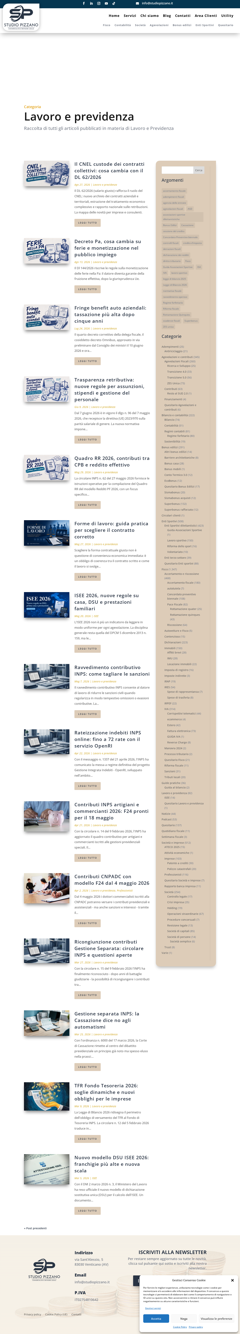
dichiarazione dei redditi (176, 255)
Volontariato (175, 552)
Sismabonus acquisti (177, 498)
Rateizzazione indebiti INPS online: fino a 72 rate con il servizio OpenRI (107, 739)
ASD (190, 208)
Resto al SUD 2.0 (177, 393)
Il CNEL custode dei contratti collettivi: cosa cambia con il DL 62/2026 (109, 170)
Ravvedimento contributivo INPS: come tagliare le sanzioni (112, 670)
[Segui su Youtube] (106, 3)
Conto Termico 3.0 (175, 475)
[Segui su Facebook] (84, 3)
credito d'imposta (192, 243)
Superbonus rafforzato (178, 509)
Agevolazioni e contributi (177, 357)
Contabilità (123, 25)
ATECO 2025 (172, 847)
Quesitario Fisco (174, 760)
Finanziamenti (173, 399)
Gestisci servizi (153, 1308)
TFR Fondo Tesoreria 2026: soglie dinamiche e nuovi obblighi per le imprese (106, 1092)
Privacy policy (196, 1327)
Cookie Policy (180, 1327)
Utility (227, 16)
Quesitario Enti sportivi (178, 563)
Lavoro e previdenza (105, 184)
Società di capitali (178, 931)
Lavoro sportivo (176, 540)
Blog (167, 16)
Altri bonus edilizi (175, 452)
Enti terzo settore (175, 557)
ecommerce (174, 719)
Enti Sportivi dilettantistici (180, 525)
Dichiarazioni (172, 642)
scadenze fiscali (171, 320)
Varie (165, 953)
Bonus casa (171, 463)
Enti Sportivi (205, 25)
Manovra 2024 (173, 748)
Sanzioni (169, 771)
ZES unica (168, 326)
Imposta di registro (176, 670)
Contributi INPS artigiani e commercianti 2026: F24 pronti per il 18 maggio (111, 811)
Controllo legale (177, 896)
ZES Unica (173, 383)
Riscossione (174, 625)
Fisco (106, 25)
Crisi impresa (175, 902)
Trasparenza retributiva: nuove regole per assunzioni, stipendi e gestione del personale (109, 389)
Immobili (170, 648)
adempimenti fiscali (173, 196)
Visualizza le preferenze (216, 1318)
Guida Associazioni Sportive (178, 267)
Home (114, 16)
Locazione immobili (179, 664)
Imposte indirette (175, 676)
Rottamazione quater (183, 609)
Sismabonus (172, 492)
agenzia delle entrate (174, 202)
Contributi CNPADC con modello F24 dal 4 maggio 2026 (111, 879)
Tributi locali (172, 777)
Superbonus (191, 320)
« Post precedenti (35, 1228)
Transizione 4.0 (176, 371)
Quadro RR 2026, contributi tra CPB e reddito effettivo (112, 461)
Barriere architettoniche (179, 457)
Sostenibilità (172, 441)
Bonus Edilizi (170, 225)
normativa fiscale (172, 290)
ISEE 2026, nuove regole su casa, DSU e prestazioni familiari (106, 602)
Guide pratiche (171, 783)
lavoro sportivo (179, 272)
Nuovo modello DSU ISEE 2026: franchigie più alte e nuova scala (111, 1164)
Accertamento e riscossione (181, 574)
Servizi (130, 16)
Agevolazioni (159, 25)
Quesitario (225, 25)
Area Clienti (206, 16)
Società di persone (178, 937)
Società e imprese (173, 842)
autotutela (173, 588)
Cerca (198, 170)
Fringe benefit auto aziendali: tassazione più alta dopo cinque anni (110, 314)
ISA (199, 267)
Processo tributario (176, 754)
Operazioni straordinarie (182, 914)
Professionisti (125, 890)
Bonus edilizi (182, 25)
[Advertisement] (120, 70)
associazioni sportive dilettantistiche (174, 217)
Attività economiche (176, 853)
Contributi (170, 389)
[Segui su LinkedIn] (91, 3)
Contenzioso (172, 636)
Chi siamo (149, 16)
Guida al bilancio (175, 787)
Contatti (183, 16)
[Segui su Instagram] (99, 3)
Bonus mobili (172, 469)
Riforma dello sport (179, 546)
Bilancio (169, 419)
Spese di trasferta (178, 697)
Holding (172, 908)
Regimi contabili (174, 431)
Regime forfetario (178, 436)
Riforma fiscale (171, 308)
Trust (167, 947)
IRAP (167, 681)
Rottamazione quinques (185, 615)
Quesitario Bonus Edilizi (179, 486)
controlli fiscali (170, 243)
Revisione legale (177, 925)
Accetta (156, 1318)
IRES (167, 687)
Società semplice (180, 941)
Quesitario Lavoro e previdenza (184, 803)
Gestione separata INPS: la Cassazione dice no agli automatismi (107, 1020)
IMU (169, 658)
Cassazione (187, 225)
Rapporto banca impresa (180, 886)
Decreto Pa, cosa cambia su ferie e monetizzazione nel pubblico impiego (107, 248)
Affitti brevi (174, 652)
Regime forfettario (173, 302)
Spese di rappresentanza (183, 691)
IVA (165, 272)
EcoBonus (170, 480)
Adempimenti (170, 346)
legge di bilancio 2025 (174, 278)
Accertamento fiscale (180, 582)
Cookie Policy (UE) (56, 1314)
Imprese (169, 858)
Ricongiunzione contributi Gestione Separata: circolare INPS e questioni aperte (109, 948)
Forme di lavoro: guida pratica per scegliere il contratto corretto (111, 530)
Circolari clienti (171, 515)
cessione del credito (173, 231)
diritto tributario (172, 261)
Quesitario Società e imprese (182, 880)
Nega (184, 1318)
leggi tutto (87, 222)
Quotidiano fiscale (173, 831)
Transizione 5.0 (176, 377)
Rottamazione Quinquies (176, 314)
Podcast (167, 819)
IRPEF (167, 703)
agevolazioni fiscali (173, 208)
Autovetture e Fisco (176, 630)
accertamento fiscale (174, 190)
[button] (232, 1280)
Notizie (166, 813)
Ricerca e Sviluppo (178, 366)
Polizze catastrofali (179, 869)
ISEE (96, 616)
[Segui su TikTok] (114, 3)
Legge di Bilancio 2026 (175, 284)
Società (140, 25)
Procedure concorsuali (181, 919)
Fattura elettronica (178, 731)
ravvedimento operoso (175, 296)
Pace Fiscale (174, 604)
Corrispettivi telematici (181, 713)
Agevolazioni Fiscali (176, 361)
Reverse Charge (177, 742)
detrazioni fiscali (172, 249)
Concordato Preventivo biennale (180, 237)
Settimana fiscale (172, 837)
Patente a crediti (177, 863)
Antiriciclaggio (173, 351)
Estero (171, 725)
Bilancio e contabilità (175, 415)
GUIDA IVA (173, 736)
